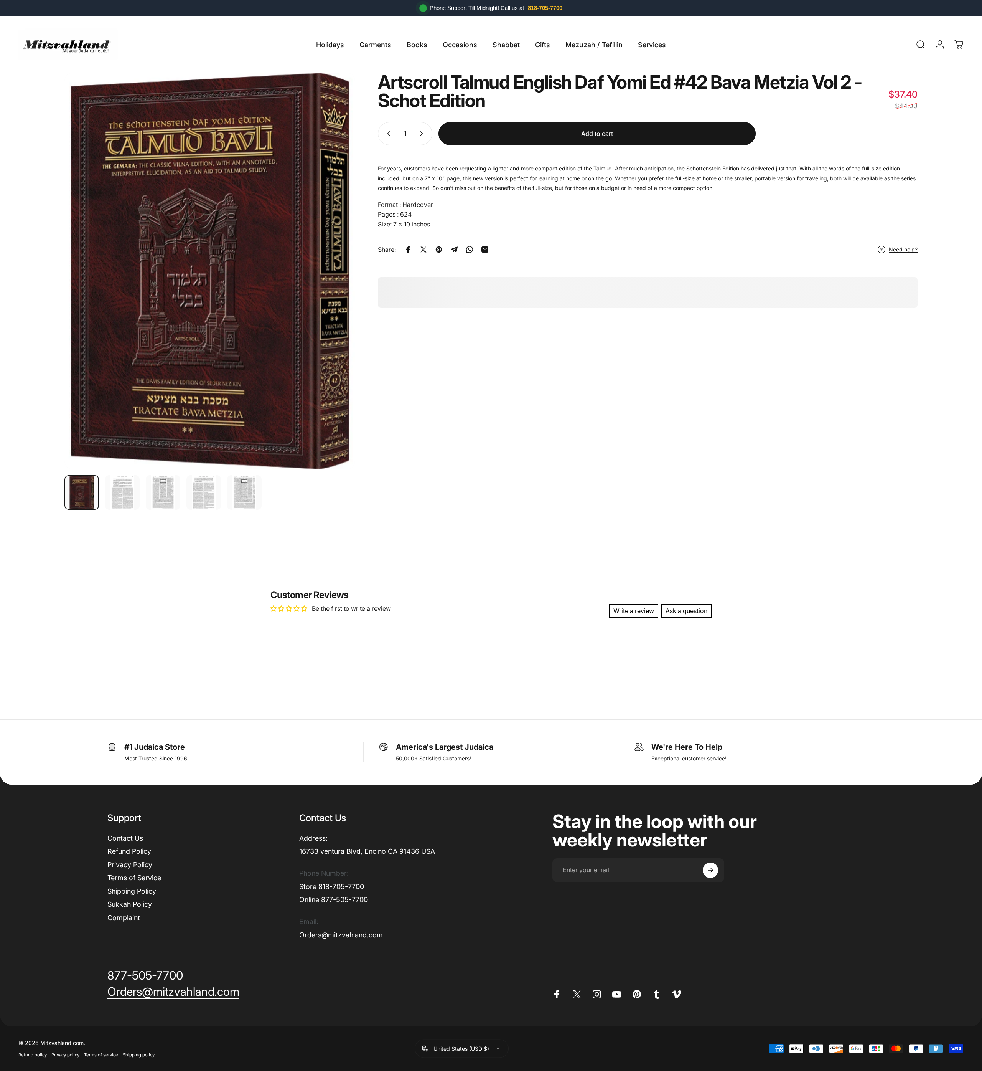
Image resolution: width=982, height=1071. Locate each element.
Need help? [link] (903, 249)
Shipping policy (139, 1055)
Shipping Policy (131, 891)
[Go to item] (81, 492)
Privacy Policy (129, 865)
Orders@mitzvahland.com (341, 935)
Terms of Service (134, 878)
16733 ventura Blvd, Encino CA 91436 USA (367, 851)
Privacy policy (65, 1055)
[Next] (335, 271)
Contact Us (125, 838)
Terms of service (101, 1055)
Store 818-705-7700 (331, 887)
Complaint (123, 918)
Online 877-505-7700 (333, 900)
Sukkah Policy (129, 904)
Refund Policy (129, 851)
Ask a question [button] (686, 611)
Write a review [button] (633, 611)
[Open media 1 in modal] (209, 271)
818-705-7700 (545, 8)
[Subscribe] (710, 870)
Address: (313, 838)
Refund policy (32, 1055)
